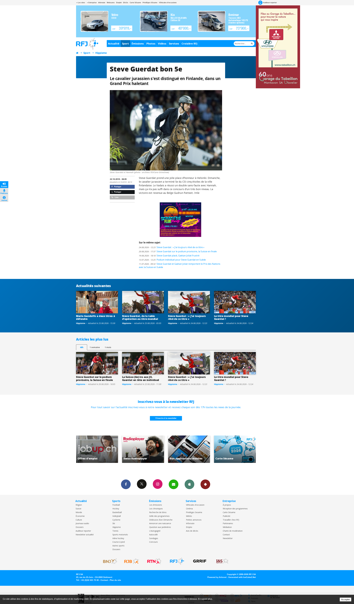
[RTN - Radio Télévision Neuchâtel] (154, 561)
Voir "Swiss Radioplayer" (240, 449)
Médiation (227, 527)
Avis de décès (192, 531)
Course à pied (118, 542)
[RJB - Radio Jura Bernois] (131, 561)
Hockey (115, 509)
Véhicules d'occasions (168, 3)
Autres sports (118, 546)
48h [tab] (81, 347)
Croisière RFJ (189, 43)
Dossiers (80, 527)
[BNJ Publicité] (109, 561)
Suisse (78, 509)
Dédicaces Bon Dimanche (160, 520)
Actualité (113, 43)
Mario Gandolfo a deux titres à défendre (95, 317)
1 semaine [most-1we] (95, 347)
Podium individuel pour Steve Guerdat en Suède (172, 259)
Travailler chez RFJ (231, 520)
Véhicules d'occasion (195, 505)
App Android (205, 484)
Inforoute (101, 3)
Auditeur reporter (83, 531)
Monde (79, 512)
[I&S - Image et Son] (222, 561)
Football (116, 505)
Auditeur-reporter (270, 3)
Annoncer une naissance (160, 523)
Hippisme (101, 52)
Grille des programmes (159, 516)
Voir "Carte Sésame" (148, 449)
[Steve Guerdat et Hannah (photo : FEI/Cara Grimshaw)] (166, 130)
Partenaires (228, 523)
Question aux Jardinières (160, 527)
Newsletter (228, 538)
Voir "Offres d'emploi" (194, 449)
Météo (189, 516)
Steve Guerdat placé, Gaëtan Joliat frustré (169, 255)
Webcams (111, 3)
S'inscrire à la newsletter (165, 418)
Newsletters (173, 484)
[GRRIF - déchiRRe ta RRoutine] (199, 561)
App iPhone (189, 484)
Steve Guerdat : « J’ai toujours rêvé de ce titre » (171, 247)
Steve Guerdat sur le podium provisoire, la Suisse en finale (178, 251)
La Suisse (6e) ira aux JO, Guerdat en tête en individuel (140, 378)
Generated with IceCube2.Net (242, 577)
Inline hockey (118, 538)
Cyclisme (116, 520)
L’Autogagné (154, 531)
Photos (150, 43)
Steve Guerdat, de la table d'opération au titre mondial (140, 317)
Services (174, 43)
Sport (125, 43)
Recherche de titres (157, 512)
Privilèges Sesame (194, 512)
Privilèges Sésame (150, 3)
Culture (79, 520)
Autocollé (153, 535)
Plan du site (115, 580)
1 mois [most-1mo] (108, 347)
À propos (227, 505)
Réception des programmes (235, 509)
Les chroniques (156, 509)
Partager (117, 187)
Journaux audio (82, 523)
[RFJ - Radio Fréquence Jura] (177, 561)
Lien (116, 197)
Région (79, 505)
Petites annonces (193, 520)
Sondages (153, 538)
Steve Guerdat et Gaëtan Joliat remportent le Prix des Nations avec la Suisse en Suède (179, 265)
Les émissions (155, 505)
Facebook (126, 484)
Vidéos (162, 43)
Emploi (119, 3)
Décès (125, 3)
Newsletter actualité (85, 535)
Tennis (115, 531)
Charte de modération (233, 531)
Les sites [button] (81, 3)
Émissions (138, 43)
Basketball (117, 512)
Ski (113, 523)
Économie (80, 516)
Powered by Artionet (217, 577)
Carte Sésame (135, 3)
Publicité (226, 516)
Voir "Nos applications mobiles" (102, 449)
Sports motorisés (120, 535)
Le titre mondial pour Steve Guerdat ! (231, 317)
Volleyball (116, 516)
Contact (226, 535)
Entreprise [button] (92, 3)
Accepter (345, 599)
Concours (153, 542)
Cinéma (189, 509)
